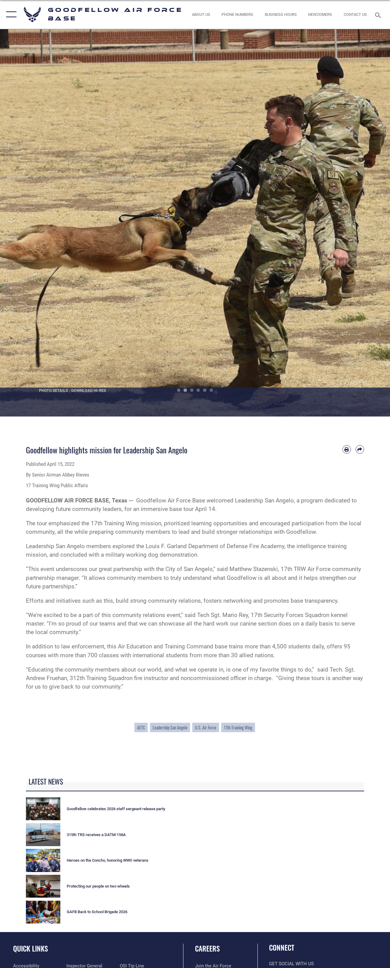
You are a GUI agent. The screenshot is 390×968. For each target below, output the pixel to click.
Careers (207, 949)
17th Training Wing (238, 727)
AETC (141, 727)
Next (370, 223)
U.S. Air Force (205, 727)
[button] (10, 14)
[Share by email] (360, 449)
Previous (19, 223)
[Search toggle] (379, 14)
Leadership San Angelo (170, 727)
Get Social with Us (291, 963)
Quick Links (30, 949)
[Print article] (346, 449)
